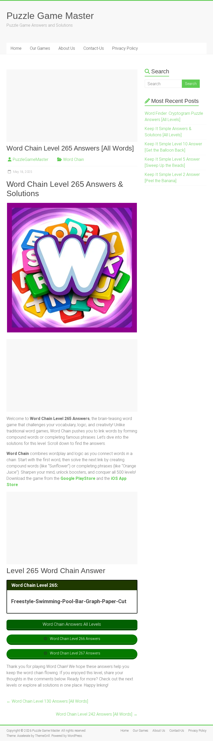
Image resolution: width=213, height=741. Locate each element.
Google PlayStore (78, 478)
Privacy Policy (125, 48)
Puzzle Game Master (50, 15)
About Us (66, 48)
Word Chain (73, 159)
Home (16, 48)
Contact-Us (93, 48)
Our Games (40, 48)
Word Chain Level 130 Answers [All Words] (47, 701)
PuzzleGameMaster (30, 159)
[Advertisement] (72, 105)
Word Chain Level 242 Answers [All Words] (96, 714)
